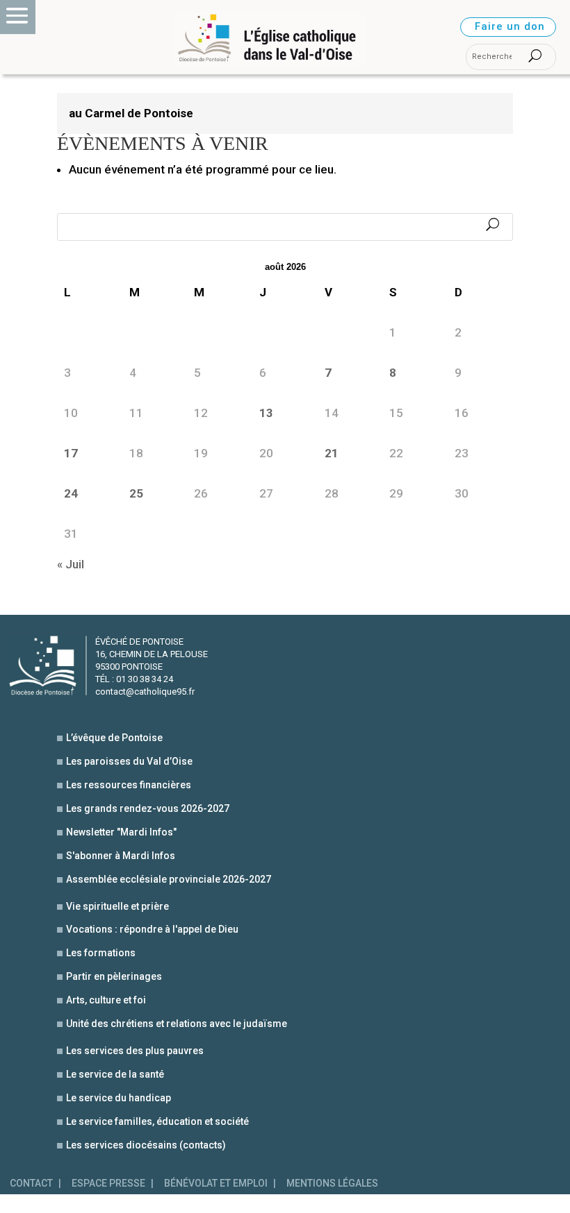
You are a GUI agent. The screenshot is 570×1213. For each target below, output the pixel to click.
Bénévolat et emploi (216, 1183)
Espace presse (108, 1183)
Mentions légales (332, 1183)
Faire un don (510, 26)
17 (71, 453)
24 (71, 493)
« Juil (70, 564)
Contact (31, 1183)
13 (266, 413)
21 (332, 453)
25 (136, 493)
